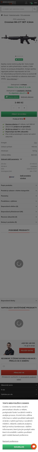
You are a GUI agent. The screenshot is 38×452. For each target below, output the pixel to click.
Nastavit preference (10, 441)
